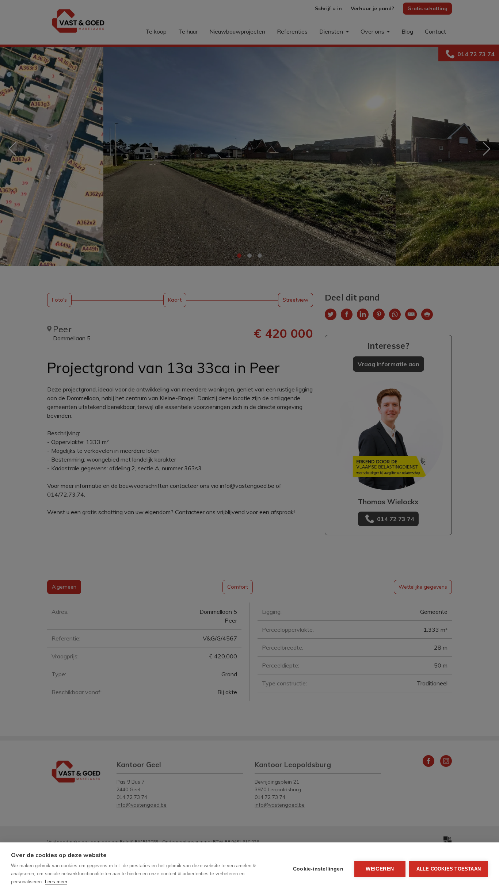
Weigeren (380, 869)
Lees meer (56, 881)
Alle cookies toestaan (448, 869)
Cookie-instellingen (318, 869)
